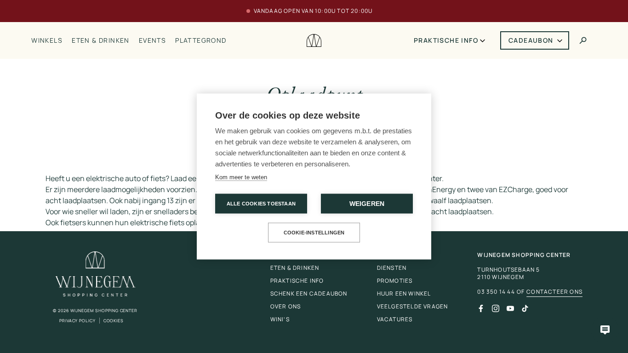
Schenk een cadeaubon (309, 293)
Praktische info (446, 40)
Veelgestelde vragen (412, 306)
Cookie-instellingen (314, 232)
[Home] (314, 40)
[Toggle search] (583, 40)
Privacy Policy (77, 321)
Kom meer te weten (241, 177)
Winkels (47, 40)
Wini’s (280, 319)
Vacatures (395, 319)
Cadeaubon (531, 40)
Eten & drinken (101, 40)
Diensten (392, 268)
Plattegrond (200, 40)
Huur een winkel (404, 293)
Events (152, 40)
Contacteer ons (554, 292)
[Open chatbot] (605, 330)
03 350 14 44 (495, 292)
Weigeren (367, 203)
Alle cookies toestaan (261, 203)
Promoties (395, 281)
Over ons (285, 306)
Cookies (113, 321)
